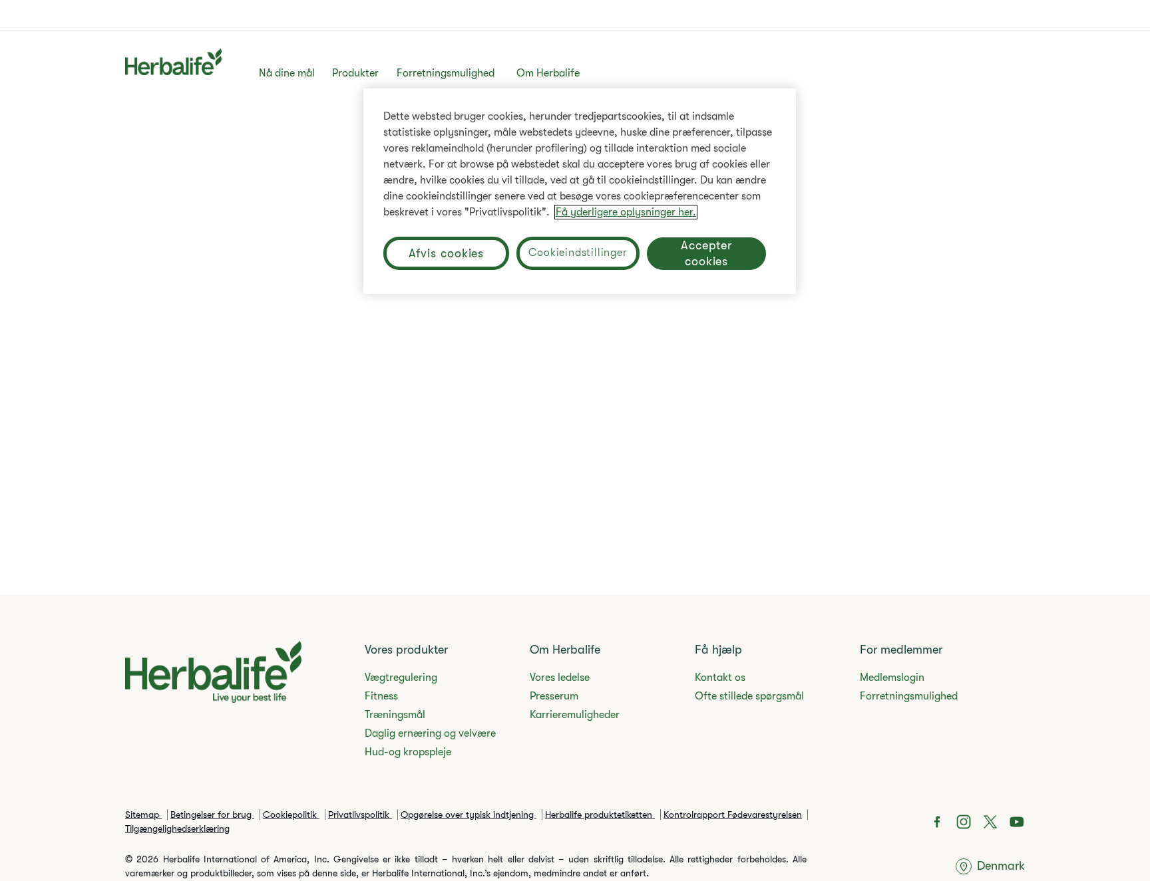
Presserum (554, 696)
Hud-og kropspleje (408, 752)
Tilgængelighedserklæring (177, 828)
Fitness (381, 696)
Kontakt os (720, 678)
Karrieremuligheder (575, 715)
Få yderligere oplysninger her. (626, 212)
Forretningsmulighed (445, 73)
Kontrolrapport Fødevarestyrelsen (733, 814)
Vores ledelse (560, 678)
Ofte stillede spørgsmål (749, 696)
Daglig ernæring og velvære (430, 733)
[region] (579, 191)
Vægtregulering (401, 678)
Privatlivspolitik (360, 814)
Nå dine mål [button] (287, 73)
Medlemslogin (892, 678)
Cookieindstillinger (577, 253)
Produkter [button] (355, 73)
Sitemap (143, 814)
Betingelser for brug (212, 814)
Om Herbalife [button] (548, 73)
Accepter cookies (706, 253)
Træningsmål (395, 715)
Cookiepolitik (291, 814)
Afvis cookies (446, 253)
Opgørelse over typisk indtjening (468, 814)
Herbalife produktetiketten (600, 814)
